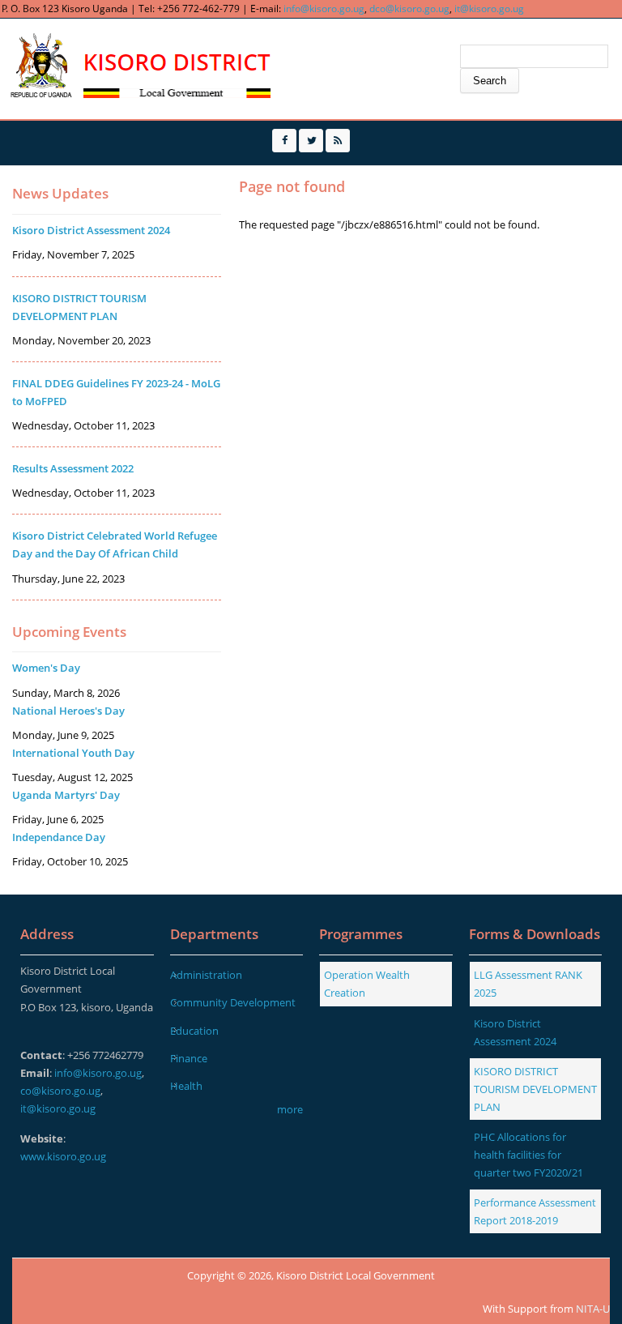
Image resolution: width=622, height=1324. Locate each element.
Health (186, 1085)
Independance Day (58, 837)
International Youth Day (73, 752)
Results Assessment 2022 (73, 468)
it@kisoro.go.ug (489, 8)
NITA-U (593, 1308)
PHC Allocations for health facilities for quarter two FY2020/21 (528, 1155)
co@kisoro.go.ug (60, 1090)
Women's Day (46, 667)
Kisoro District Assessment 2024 (91, 230)
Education (194, 1030)
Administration (206, 974)
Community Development (233, 1002)
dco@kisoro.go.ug (409, 8)
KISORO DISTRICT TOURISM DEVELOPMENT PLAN (535, 1089)
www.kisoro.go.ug (63, 1156)
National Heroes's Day (68, 710)
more (290, 1109)
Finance (188, 1058)
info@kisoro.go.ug (323, 8)
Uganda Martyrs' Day (66, 795)
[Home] (138, 67)
